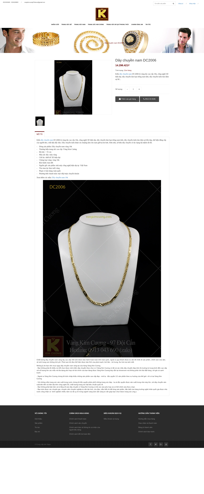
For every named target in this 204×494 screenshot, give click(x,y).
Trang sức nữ (66, 24)
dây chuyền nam (125, 74)
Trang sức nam (79, 24)
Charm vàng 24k (137, 24)
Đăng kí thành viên (145, 427)
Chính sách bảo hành (146, 432)
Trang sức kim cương (96, 24)
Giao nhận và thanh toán (147, 423)
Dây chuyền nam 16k (60, 177)
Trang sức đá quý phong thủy (117, 24)
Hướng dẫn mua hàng (146, 419)
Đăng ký (180, 3)
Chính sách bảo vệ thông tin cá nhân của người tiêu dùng (84, 428)
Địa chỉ (37, 432)
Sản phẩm (38, 423)
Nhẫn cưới (55, 24)
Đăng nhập (192, 3)
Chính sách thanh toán (77, 419)
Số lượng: (119, 89)
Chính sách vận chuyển (78, 423)
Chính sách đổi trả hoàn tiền (79, 434)
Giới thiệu (38, 419)
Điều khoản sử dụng (111, 419)
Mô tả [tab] (39, 134)
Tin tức (148, 24)
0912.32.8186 (150, 99)
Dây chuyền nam (96, 43)
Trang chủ (83, 43)
